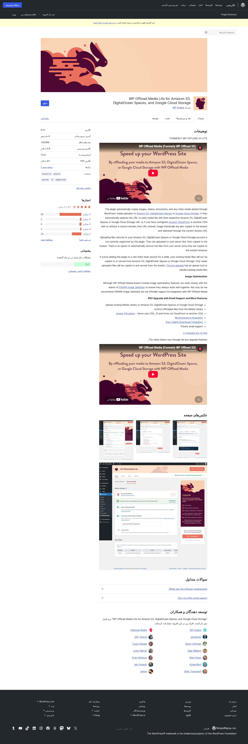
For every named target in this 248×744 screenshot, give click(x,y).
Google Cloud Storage (187, 213)
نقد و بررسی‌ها (184, 118)
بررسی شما (85, 239)
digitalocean (61, 180)
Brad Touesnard (192, 671)
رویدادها (96, 706)
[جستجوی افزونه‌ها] (206, 32)
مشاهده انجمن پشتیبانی (79, 271)
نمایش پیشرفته (83, 187)
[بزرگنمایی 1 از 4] (203, 424)
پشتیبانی (45, 118)
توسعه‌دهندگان (139, 710)
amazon (57, 174)
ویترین (188, 701)
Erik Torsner (140, 637)
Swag (96, 715)
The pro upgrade (175, 265)
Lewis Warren (140, 650)
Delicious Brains (139, 630)
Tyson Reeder (139, 643)
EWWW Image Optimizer (132, 287)
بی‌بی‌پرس (48, 710)
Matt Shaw (195, 657)
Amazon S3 (143, 213)
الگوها (188, 715)
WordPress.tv (137, 715)
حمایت (96, 710)
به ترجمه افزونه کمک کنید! (104, 22)
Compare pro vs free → (195, 333)
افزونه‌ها (187, 710)
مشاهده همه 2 (47, 167)
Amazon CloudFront (179, 222)
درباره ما (233, 701)
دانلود (45, 103)
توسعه (155, 118)
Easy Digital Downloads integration (184, 322)
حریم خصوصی (230, 715)
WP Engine (178, 107)
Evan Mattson (139, 657)
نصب (167, 118)
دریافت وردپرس (12, 5)
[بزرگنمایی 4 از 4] (203, 466)
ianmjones (196, 637)
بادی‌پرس (49, 715)
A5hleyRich (195, 664)
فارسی (206, 728)
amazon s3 (46, 174)
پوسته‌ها (187, 706)
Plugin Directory (229, 14)
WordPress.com (45, 701)
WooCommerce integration (189, 317)
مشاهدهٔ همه (47, 239)
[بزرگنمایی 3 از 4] (129, 424)
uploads (45, 180)
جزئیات (200, 118)
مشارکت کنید (94, 701)
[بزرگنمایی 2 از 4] (166, 424)
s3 (52, 180)
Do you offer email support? (192, 598)
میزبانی (233, 710)
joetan (144, 671)
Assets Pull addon (125, 313)
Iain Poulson (140, 664)
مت (51, 706)
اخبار (234, 706)
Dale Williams (194, 650)
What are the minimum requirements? (188, 589)
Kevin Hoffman (193, 643)
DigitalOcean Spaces (161, 213)
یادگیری (142, 701)
